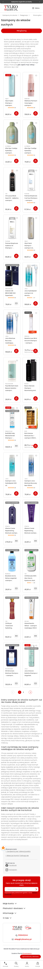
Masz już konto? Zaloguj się (18, 855)
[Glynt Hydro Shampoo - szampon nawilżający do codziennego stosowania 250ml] (12, 85)
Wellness (26, 99)
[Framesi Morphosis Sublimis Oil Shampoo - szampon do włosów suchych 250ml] (12, 228)
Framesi (26, 194)
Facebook (13, 865)
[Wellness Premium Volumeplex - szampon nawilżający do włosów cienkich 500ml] (31, 85)
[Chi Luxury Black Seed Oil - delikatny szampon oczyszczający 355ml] (12, 180)
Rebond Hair (8, 431)
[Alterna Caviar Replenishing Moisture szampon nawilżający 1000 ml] (12, 513)
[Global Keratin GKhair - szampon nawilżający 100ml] (31, 608)
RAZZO (26, 384)
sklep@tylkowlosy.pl (23, 939)
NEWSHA (26, 336)
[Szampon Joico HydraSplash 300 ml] (12, 465)
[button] (35, 8)
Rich (25, 431)
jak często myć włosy (26, 65)
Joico (25, 289)
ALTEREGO (8, 146)
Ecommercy (27, 953)
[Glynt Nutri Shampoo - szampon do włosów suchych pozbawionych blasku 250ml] (31, 228)
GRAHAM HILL (9, 289)
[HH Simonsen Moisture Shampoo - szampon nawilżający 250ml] (12, 655)
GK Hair (26, 621)
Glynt (6, 99)
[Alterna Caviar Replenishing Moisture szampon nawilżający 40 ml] (31, 513)
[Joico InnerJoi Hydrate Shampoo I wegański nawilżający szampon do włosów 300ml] (31, 655)
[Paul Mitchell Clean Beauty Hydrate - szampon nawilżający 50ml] (12, 370)
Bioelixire (7, 574)
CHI (6, 194)
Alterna (7, 526)
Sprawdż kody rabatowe (30, 957)
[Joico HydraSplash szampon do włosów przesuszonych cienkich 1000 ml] (31, 275)
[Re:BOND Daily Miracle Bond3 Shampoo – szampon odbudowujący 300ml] (12, 418)
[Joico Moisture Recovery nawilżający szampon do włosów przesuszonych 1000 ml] (12, 323)
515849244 (23, 935)
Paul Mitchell (9, 384)
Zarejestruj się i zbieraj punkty (19, 851)
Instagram (13, 870)
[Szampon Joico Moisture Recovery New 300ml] (31, 465)
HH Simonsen (9, 669)
